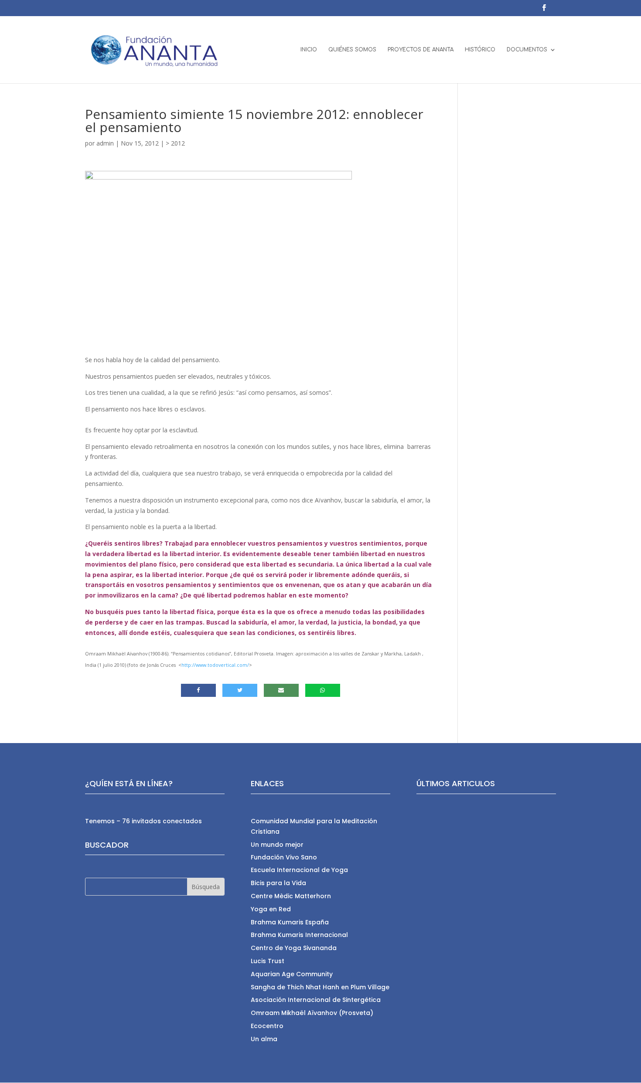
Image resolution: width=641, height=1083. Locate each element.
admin (105, 143)
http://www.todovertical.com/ (215, 665)
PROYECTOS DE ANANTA (420, 50)
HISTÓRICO (480, 50)
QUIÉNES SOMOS (352, 50)
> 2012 (175, 143)
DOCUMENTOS (527, 50)
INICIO (308, 50)
